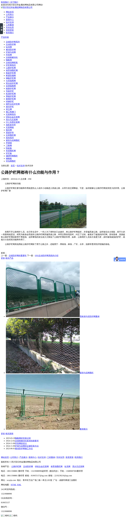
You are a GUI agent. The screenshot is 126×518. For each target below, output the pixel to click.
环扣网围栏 (11, 161)
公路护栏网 (11, 68)
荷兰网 (9, 109)
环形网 (9, 55)
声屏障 (9, 143)
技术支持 (10, 22)
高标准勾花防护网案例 (89, 316)
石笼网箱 (10, 127)
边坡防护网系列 (13, 42)
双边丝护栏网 (12, 83)
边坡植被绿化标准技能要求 (27, 441)
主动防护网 (11, 44)
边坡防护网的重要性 (18, 255)
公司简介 (10, 14)
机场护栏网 (11, 94)
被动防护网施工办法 (24, 448)
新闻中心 (10, 20)
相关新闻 (9, 434)
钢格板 (9, 158)
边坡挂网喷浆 (12, 62)
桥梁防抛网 (11, 75)
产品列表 (5, 37)
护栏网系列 (11, 65)
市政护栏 (10, 91)
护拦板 (9, 153)
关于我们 (14, 2)
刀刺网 (9, 145)
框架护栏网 (11, 73)
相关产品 (9, 258)
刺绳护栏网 (11, 99)
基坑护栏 (10, 107)
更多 (3, 258)
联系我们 (5, 2)
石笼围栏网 (11, 135)
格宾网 (9, 130)
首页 (13, 166)
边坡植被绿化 (12, 57)
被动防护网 (11, 50)
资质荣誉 (10, 30)
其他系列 (10, 138)
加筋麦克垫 (11, 125)
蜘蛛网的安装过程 (23, 438)
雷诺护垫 (10, 133)
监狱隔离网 (11, 86)
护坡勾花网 (11, 52)
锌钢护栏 (10, 101)
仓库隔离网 (11, 81)
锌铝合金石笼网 (13, 117)
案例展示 (84, 429)
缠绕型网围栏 (12, 156)
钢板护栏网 (11, 78)
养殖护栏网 (11, 96)
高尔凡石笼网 (12, 120)
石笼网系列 (11, 114)
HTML (13, 485)
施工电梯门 (11, 112)
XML (19, 485)
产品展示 (10, 17)
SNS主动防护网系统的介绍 (46, 255)
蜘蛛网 (9, 60)
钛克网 (9, 47)
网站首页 (10, 12)
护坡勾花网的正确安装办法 (27, 446)
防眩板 (9, 148)
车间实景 (10, 27)
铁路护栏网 (11, 88)
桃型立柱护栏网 (13, 104)
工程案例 (10, 25)
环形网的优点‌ (21, 443)
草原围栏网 (11, 151)
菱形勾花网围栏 (13, 140)
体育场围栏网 (12, 70)
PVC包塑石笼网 (13, 122)
